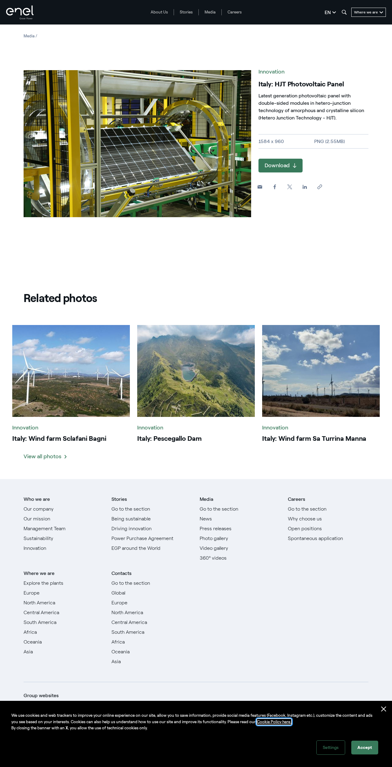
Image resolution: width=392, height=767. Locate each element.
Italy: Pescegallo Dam (169, 438)
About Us (159, 12)
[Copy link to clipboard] (320, 187)
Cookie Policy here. (274, 722)
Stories (186, 12)
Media (210, 12)
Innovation (271, 71)
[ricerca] (344, 12)
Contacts (121, 573)
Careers (235, 12)
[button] (260, 187)
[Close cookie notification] (383, 709)
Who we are (37, 499)
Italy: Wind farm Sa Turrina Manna (314, 438)
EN (328, 12)
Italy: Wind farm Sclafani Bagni (59, 438)
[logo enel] (20, 12)
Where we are (39, 573)
